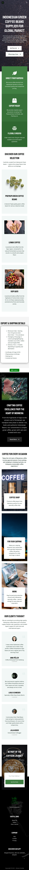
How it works (14, 824)
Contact (14, 838)
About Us (14, 820)
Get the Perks (14, 782)
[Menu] (26, 2)
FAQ (14, 836)
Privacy (14, 840)
